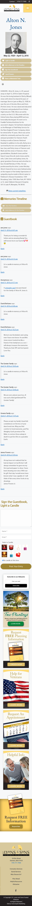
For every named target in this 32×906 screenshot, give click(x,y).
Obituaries (16, 884)
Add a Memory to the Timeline (14, 65)
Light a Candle (10, 61)
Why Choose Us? (16, 874)
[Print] (3, 84)
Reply (2, 248)
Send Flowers (9, 74)
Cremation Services (16, 869)
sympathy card (10, 288)
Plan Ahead (16, 879)
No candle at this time (11, 560)
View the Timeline (11, 206)
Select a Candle (7, 542)
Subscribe (16, 585)
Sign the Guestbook (11, 70)
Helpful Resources (16, 881)
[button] (28, 8)
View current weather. (17, 190)
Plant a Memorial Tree (12, 78)
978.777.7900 (16, 863)
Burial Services (16, 871)
